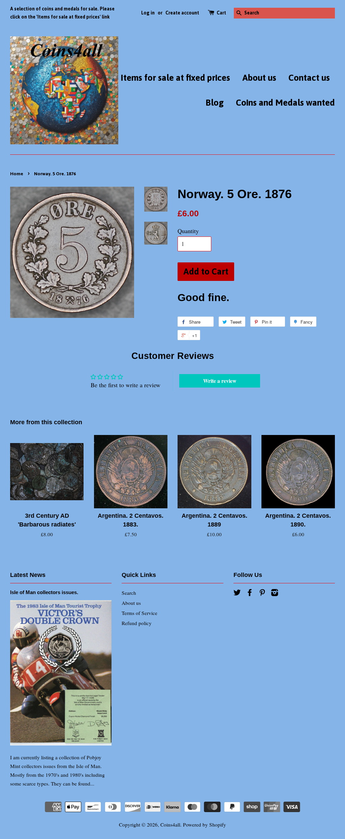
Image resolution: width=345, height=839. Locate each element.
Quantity (188, 231)
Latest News (27, 575)
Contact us (309, 78)
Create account (182, 12)
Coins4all (170, 824)
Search (129, 592)
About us (259, 78)
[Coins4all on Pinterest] (262, 593)
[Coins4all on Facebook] (249, 593)
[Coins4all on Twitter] (237, 593)
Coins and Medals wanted (285, 103)
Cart (221, 12)
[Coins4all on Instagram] (274, 593)
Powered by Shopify (204, 824)
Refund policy (137, 623)
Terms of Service (139, 613)
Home (16, 173)
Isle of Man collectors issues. (44, 592)
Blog (215, 103)
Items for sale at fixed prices (175, 78)
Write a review (220, 381)
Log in (148, 12)
